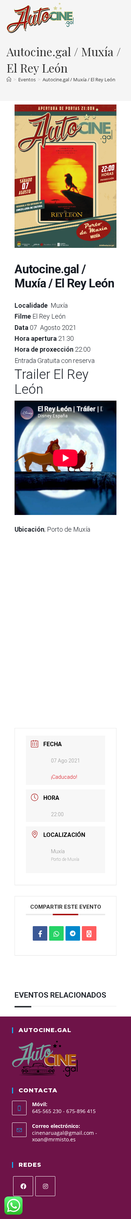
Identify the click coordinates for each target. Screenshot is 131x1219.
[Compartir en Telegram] (73, 933)
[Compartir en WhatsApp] (56, 933)
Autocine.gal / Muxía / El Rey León (79, 79)
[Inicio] (9, 79)
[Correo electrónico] (89, 933)
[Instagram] (45, 1186)
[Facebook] (23, 1186)
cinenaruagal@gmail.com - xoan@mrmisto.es (64, 1136)
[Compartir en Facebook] (40, 933)
